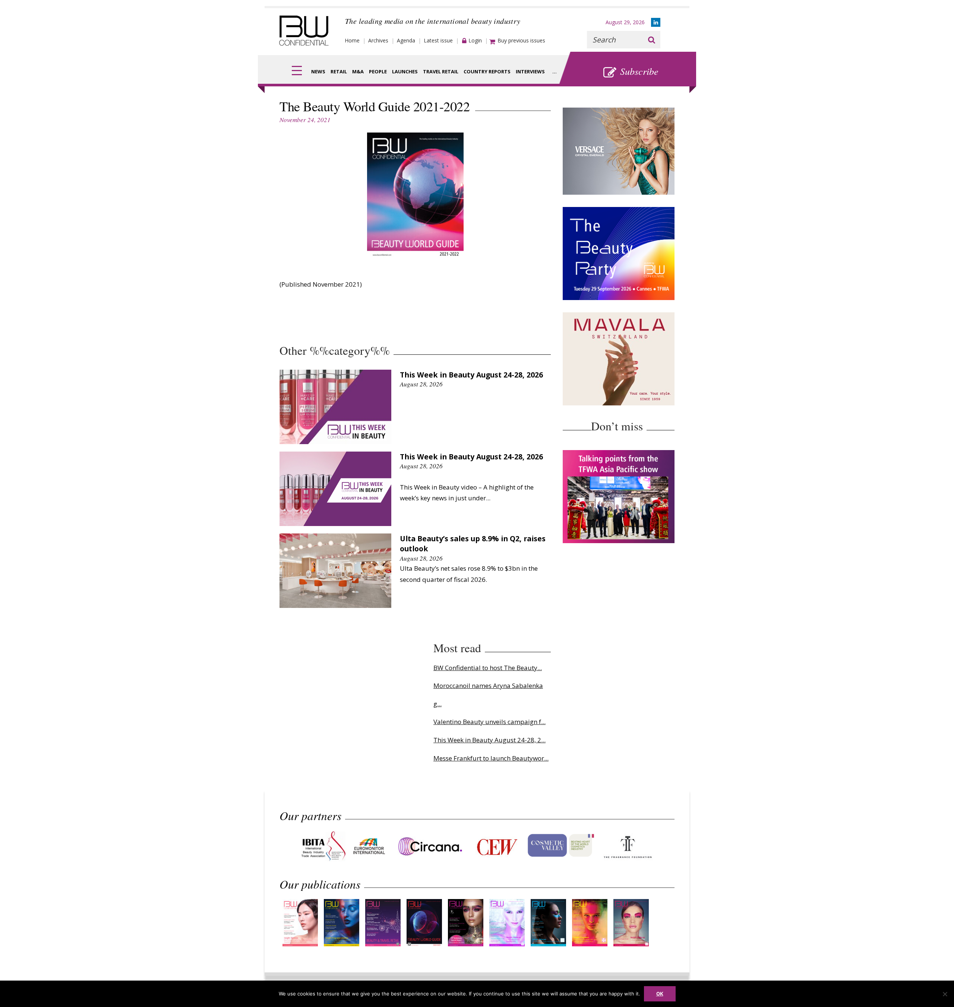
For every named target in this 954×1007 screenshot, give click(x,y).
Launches (405, 71)
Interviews (530, 71)
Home (352, 40)
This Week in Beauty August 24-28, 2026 (471, 375)
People (378, 71)
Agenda (406, 40)
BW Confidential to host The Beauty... (487, 667)
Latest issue (438, 40)
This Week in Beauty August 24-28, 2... (489, 740)
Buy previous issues (521, 40)
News (318, 71)
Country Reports (487, 71)
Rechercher (651, 39)
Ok (659, 994)
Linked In (655, 22)
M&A (358, 71)
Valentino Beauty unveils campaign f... (489, 721)
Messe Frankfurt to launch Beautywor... (491, 758)
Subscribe (639, 70)
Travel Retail (440, 71)
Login (475, 40)
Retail (339, 71)
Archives (378, 40)
